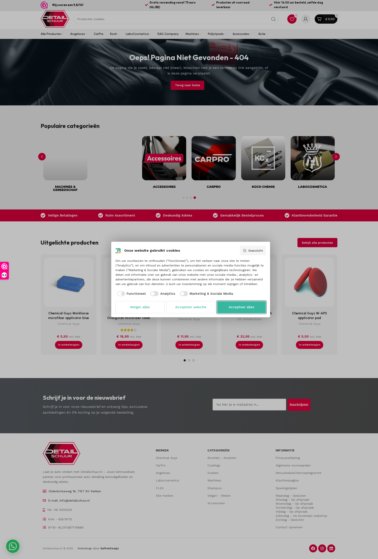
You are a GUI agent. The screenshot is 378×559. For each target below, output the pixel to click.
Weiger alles (140, 307)
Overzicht (255, 250)
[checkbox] (130, 293)
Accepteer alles (241, 307)
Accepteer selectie (190, 307)
